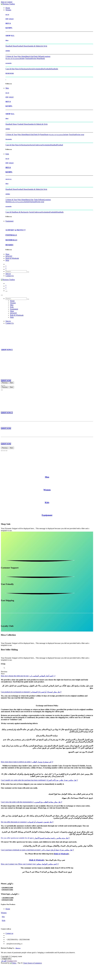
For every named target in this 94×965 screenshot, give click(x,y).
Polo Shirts (21, 56)
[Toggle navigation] (6, 291)
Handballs (54, 69)
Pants (42, 56)
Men (3, 917)
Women (4, 913)
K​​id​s (47, 502)
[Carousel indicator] (2, 385)
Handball (53, 145)
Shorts (42, 58)
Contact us (9, 933)
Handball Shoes (11, 46)
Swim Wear (36, 58)
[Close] (2, 295)
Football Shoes (22, 46)
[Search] (28, 299)
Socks (31, 69)
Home (8, 909)
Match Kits (29, 56)
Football (60, 145)
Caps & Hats (10, 69)
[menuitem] (8, 8)
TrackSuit (72, 134)
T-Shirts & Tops (11, 56)
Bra (42, 69)
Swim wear (80, 134)
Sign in (8, 274)
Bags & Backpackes (22, 145)
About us (17, 948)
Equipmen (47, 515)
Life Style (43, 46)
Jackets (22, 58)
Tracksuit (28, 58)
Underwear (38, 145)
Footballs (47, 69)
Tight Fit (36, 56)
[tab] (28, 676)
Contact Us (10, 276)
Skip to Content (6, 2)
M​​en (47, 477)
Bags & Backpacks (22, 69)
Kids (3, 920)
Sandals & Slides (34, 46)
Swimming (37, 69)
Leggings (47, 56)
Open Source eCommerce (32, 963)
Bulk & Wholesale (61, 854)
